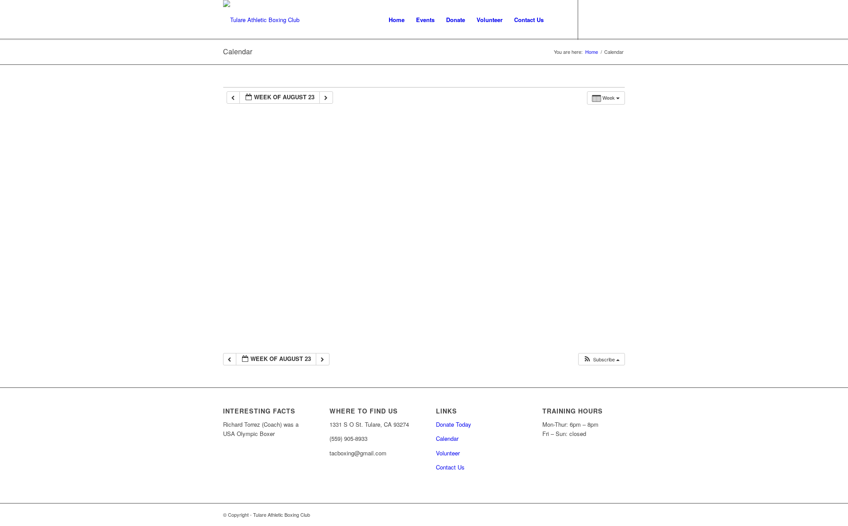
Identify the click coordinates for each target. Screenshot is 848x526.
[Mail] (618, 19)
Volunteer (448, 453)
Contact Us (450, 467)
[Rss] (605, 19)
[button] (601, 359)
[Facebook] (591, 19)
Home (591, 52)
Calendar (237, 51)
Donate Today (453, 424)
